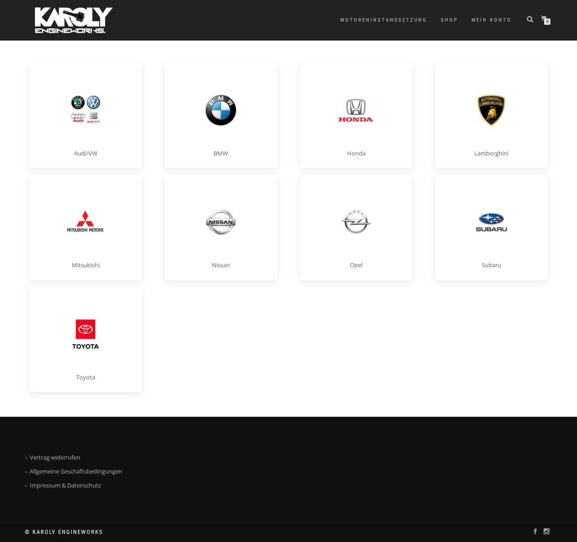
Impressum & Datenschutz (65, 485)
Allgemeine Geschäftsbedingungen (76, 471)
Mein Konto (492, 20)
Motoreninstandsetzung (383, 20)
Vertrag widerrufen (55, 457)
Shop (449, 20)
